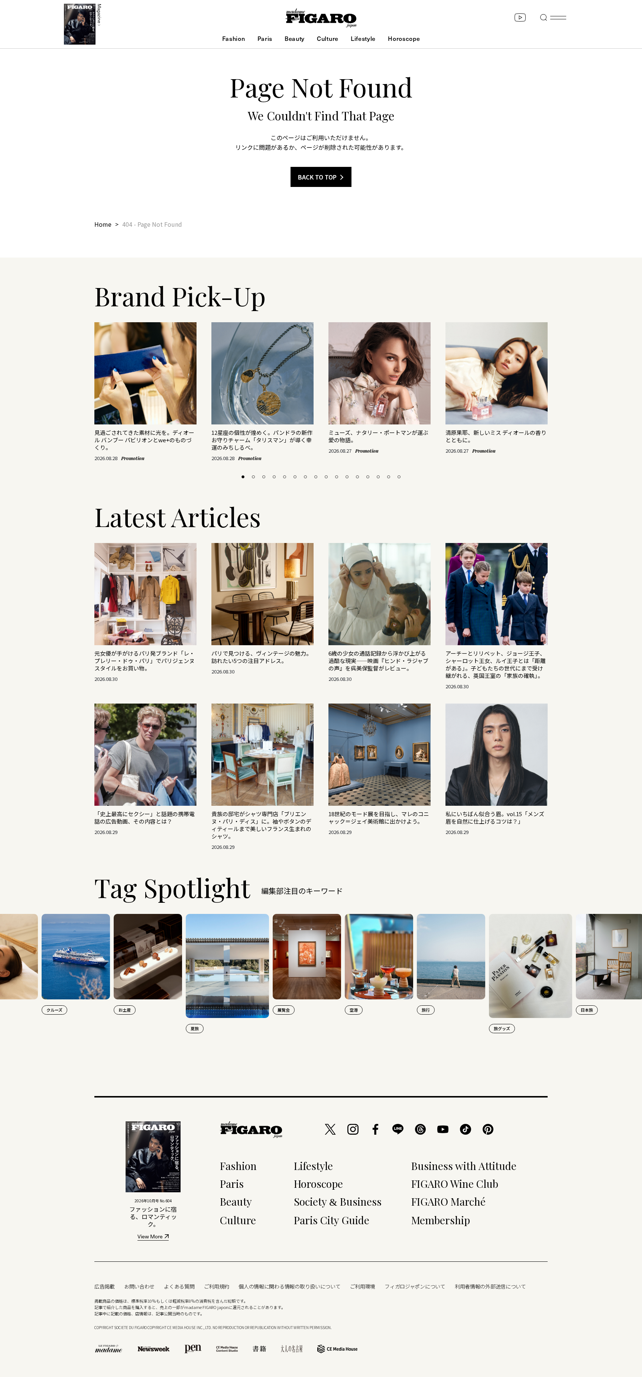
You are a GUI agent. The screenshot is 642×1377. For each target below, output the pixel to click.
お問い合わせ (139, 1286)
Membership (440, 1220)
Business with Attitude (463, 1166)
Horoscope (404, 38)
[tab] (242, 476)
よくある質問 (179, 1286)
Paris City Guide (331, 1220)
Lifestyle (363, 38)
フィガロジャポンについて (415, 1286)
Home (102, 224)
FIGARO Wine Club (454, 1183)
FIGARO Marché (448, 1201)
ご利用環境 (363, 1286)
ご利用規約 (217, 1286)
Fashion (233, 38)
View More (150, 1237)
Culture (327, 38)
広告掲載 (104, 1286)
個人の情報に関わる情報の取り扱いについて (289, 1286)
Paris (264, 38)
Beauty (295, 38)
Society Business (338, 1201)
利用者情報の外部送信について (490, 1286)
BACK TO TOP (317, 176)
